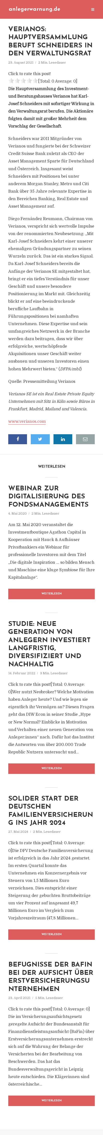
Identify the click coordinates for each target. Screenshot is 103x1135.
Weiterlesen (52, 593)
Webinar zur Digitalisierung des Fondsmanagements (48, 496)
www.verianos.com (27, 421)
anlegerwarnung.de (34, 9)
